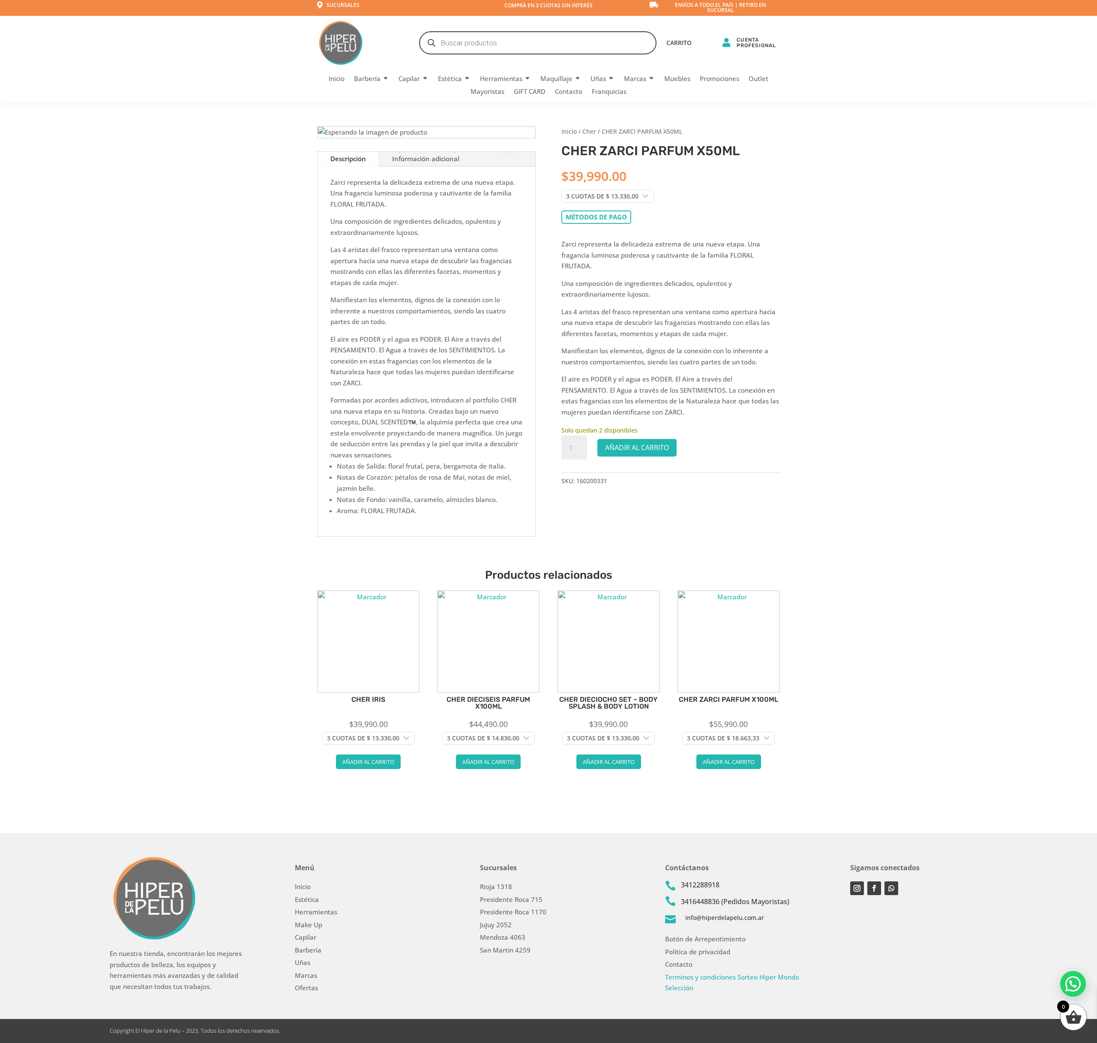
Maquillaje (556, 79)
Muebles (677, 79)
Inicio (337, 79)
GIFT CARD (530, 92)
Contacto (568, 92)
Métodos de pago (596, 217)
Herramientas (501, 79)
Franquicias (609, 92)
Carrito (679, 43)
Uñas (598, 79)
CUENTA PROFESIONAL (756, 42)
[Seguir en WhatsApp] (891, 888)
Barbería (367, 79)
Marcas (635, 79)
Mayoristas (487, 92)
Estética (450, 79)
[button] (1073, 984)
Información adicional (425, 158)
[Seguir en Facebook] (874, 888)
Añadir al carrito (637, 447)
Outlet (758, 79)
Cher (589, 131)
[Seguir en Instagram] (857, 888)
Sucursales (343, 5)
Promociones (719, 79)
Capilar (409, 79)
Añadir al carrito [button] (368, 762)
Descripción (348, 158)
